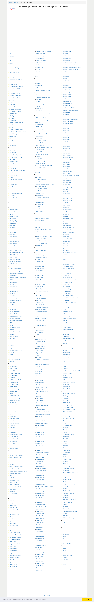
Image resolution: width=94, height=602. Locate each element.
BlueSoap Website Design (15, 179)
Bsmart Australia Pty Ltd (15, 197)
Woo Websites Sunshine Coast (70, 511)
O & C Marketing (40, 255)
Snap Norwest (66, 98)
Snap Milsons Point (67, 76)
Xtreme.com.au (66, 538)
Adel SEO (11, 91)
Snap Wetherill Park (67, 198)
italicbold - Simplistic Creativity (43, 90)
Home (10, 2)
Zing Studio (65, 559)
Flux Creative (12, 432)
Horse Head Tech (13, 509)
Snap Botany (39, 443)
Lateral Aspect (39, 138)
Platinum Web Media (41, 309)
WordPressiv (66, 515)
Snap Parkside (66, 105)
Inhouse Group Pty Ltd (14, 564)
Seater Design (39, 380)
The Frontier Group (67, 282)
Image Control (12, 541)
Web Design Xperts (67, 411)
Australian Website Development (17, 131)
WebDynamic (66, 436)
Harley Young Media (14, 503)
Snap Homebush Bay (41, 545)
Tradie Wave (66, 322)
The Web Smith (66, 300)
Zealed (64, 550)
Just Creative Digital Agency (43, 113)
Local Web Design (40, 163)
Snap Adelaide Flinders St (42, 423)
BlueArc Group (13, 175)
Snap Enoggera (40, 513)
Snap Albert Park (40, 425)
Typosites (65, 343)
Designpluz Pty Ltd (14, 298)
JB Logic (38, 101)
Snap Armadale (40, 427)
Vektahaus (65, 368)
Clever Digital (12, 223)
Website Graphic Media (68, 468)
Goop (10, 475)
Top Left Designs (67, 316)
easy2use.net (12, 348)
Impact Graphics (13, 548)
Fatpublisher (12, 416)
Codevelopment (13, 236)
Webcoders (65, 432)
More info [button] (44, 599)
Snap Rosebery (66, 146)
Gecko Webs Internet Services (16, 455)
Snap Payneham (67, 112)
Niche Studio (39, 234)
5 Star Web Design (14, 72)
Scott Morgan (39, 373)
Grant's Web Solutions (14, 480)
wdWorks (65, 522)
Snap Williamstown (67, 200)
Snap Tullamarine (67, 182)
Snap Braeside (39, 448)
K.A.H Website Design (41, 117)
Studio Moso (66, 234)
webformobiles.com (67, 525)
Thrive (64, 309)
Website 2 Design (67, 459)
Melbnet (38, 200)
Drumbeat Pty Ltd (13, 336)
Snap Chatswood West (41, 488)
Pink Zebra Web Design (42, 307)
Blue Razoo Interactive (15, 173)
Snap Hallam (39, 534)
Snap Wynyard (66, 205)
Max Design (39, 190)
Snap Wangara (66, 191)
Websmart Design (67, 479)
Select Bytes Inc (40, 382)
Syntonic (65, 254)
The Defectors (66, 275)
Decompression (13, 282)
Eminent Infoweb (13, 382)
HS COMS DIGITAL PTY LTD (16, 512)
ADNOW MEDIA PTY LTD (15, 93)
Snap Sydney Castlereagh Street (71, 175)
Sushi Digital (66, 245)
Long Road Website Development (44, 165)
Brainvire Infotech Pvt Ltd (15, 193)
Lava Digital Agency (41, 143)
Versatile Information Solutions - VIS (71, 370)
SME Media (39, 416)
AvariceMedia (12, 136)
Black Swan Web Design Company (18, 170)
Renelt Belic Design (41, 348)
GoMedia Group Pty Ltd (15, 473)
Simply (37, 393)
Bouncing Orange (13, 191)
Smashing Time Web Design (43, 414)
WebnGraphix (66, 445)
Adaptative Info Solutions (15, 88)
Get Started (12, 459)
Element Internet (13, 375)
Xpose (64, 536)
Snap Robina (66, 137)
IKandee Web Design (14, 539)
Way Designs (66, 396)
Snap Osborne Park (67, 103)
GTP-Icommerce (13, 493)
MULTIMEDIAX (39, 211)
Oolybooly (38, 282)
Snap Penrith (66, 114)
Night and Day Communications (44, 236)
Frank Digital (12, 443)
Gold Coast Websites (14, 468)
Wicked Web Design (68, 502)
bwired (11, 204)
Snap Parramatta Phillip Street (70, 107)
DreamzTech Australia (14, 332)
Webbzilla (65, 429)
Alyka (10, 102)
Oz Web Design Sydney (42, 291)
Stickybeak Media (67, 225)
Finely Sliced (12, 420)
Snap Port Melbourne (68, 123)
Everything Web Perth (14, 400)
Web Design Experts (68, 407)
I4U (10, 530)
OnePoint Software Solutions (43, 270)
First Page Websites (14, 423)
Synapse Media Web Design (70, 252)
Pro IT (37, 323)
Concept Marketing (14, 241)
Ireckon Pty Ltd (39, 67)
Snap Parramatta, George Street (70, 110)
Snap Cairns (39, 463)
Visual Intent (66, 384)
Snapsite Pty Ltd (67, 207)
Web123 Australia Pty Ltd (69, 418)
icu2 (37, 81)
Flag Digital (12, 427)
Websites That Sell (67, 475)
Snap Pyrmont (66, 132)
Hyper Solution (13, 523)
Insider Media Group (14, 566)
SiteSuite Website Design (42, 405)
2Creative (11, 61)
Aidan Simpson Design (15, 97)
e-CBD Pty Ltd (13, 345)
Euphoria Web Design (14, 398)
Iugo (37, 76)
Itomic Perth (39, 74)
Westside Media (66, 495)
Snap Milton (65, 78)
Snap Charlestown (40, 484)
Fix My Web (12, 425)
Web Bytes (65, 398)
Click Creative (12, 225)
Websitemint (66, 470)
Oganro (38, 259)
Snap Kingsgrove (40, 558)
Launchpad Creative (41, 140)
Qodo (37, 334)
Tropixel (64, 331)
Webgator (65, 441)
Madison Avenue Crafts (41, 179)
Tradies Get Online (67, 325)
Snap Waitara (66, 189)
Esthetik (11, 393)
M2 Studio (38, 177)
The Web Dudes (67, 291)
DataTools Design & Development (17, 277)
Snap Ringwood (66, 135)
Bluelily (11, 177)
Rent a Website (39, 350)
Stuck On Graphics (67, 230)
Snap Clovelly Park (40, 495)
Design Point (12, 295)
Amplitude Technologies (15, 109)
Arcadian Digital (13, 113)
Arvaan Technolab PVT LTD (16, 122)
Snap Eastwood (40, 511)
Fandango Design (13, 411)
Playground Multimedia (41, 311)
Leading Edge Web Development (44, 147)
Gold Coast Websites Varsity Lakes (18, 471)
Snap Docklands (40, 509)
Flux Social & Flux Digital (15, 434)
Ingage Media (12, 562)
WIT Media (65, 506)
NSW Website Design (41, 243)
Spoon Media (66, 221)
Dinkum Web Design (14, 313)
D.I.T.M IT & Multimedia (15, 268)
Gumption (11, 496)
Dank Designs (12, 275)
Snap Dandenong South (42, 506)
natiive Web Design (41, 250)
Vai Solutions (66, 361)
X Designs (65, 529)
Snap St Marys (66, 166)
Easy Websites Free (14, 366)
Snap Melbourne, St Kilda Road (70, 69)
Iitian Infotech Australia (15, 537)
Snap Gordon (39, 529)
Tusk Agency (66, 336)
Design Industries (13, 291)
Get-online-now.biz (14, 462)
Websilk (64, 457)
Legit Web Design (40, 152)
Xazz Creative (66, 534)
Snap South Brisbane (68, 157)
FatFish (11, 414)
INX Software (39, 65)
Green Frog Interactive (14, 484)
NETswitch (38, 231)
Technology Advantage (68, 266)
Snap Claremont (40, 493)
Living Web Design (40, 161)
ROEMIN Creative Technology (43, 359)
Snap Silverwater (67, 155)
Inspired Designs (13, 568)
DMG (10, 322)
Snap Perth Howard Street (69, 117)
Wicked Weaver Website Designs (71, 499)
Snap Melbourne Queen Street (70, 62)
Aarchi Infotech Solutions (15, 79)
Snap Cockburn (40, 497)
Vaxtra (64, 366)
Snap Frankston (40, 520)
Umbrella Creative (67, 352)
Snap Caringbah (40, 477)
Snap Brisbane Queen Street (43, 454)
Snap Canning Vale (41, 473)
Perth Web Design (40, 305)
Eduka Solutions (13, 370)
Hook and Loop (13, 507)
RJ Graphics (39, 357)
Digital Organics (13, 309)
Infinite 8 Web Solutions (15, 555)
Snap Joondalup (40, 552)
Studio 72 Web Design (68, 232)
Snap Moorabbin (67, 83)
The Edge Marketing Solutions (70, 279)
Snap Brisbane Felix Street (42, 452)
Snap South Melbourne (68, 159)
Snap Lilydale (39, 565)
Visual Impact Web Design (69, 382)
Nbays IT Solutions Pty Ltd (42, 218)
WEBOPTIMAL (66, 450)
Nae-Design (39, 216)
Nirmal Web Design (41, 238)
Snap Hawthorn (40, 536)
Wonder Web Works (67, 509)
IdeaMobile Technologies (15, 534)
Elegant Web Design (14, 373)
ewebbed (11, 361)
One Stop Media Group (41, 264)
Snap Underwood (67, 184)
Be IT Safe (12, 159)
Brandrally (12, 195)
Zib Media (65, 557)
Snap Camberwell (40, 466)
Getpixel (11, 464)
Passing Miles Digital (41, 298)
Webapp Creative (67, 423)
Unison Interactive (67, 354)
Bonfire (11, 186)
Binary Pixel (12, 163)
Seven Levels (39, 384)
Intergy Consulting (40, 53)
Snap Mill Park (66, 74)
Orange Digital (39, 288)
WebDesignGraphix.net (68, 434)
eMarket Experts (13, 357)
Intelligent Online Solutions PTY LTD (45, 51)
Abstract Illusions (13, 84)
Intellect (11, 571)
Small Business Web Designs (43, 412)
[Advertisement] (47, 21)
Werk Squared (66, 490)
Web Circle (65, 400)
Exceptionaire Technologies (16, 404)
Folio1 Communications (15, 439)
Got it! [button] (87, 599)
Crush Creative (13, 257)
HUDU (11, 516)
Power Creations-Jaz (41, 314)
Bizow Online (12, 168)
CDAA (11, 214)
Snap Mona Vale (67, 80)
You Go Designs (67, 543)
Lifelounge (38, 156)
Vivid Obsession (67, 386)
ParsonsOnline (39, 295)
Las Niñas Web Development (43, 133)
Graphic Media (13, 482)
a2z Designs (12, 145)
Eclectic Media (13, 368)
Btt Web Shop (12, 200)
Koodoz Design (40, 129)
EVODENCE (12, 402)
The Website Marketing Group (70, 302)
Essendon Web (13, 391)
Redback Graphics (40, 344)
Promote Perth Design (41, 325)
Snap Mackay (39, 570)
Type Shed (65, 340)
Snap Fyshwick (39, 522)
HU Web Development (15, 514)
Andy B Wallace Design (15, 111)
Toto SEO (65, 320)
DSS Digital (12, 338)
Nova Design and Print (41, 240)
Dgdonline (12, 302)
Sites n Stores (39, 400)
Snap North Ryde (67, 92)
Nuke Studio (39, 245)
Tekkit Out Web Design (68, 268)
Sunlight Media (66, 241)
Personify (38, 300)
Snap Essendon (40, 515)
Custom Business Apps (15, 261)
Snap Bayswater (40, 434)
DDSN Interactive (13, 280)
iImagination (39, 85)
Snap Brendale (39, 450)
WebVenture (66, 486)
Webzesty (65, 488)
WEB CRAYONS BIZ (68, 402)
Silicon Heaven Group (41, 387)
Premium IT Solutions (41, 318)
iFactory (38, 83)
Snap (37, 418)
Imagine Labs (12, 546)
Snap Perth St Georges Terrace (70, 119)
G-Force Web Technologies (16, 453)
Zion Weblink (66, 562)
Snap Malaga (66, 53)
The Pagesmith (66, 286)
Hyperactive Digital (14, 525)
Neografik (38, 222)
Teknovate (65, 270)
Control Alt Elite (13, 243)
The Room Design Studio (69, 289)
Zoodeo (64, 564)
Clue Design (12, 232)
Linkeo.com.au (39, 158)
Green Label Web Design (15, 487)
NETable (38, 227)
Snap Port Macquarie (68, 121)
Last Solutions (39, 136)
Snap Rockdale (66, 139)
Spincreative (66, 214)
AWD (10, 138)
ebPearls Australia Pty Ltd (15, 350)
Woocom (65, 513)
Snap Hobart (39, 543)
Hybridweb (12, 518)
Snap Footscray (40, 518)
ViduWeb (65, 375)
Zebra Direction (66, 553)
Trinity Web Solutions (68, 329)
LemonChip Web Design (42, 154)
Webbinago (65, 427)
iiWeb (37, 87)
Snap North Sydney (67, 94)
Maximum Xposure (40, 193)
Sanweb (38, 366)
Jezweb (38, 106)
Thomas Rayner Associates (69, 307)
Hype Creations (13, 521)
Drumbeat (11, 334)
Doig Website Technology (15, 327)
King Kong (38, 122)
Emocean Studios (13, 384)
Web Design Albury (67, 405)
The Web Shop (66, 293)
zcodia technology (67, 569)
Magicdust (38, 181)
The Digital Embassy (68, 277)
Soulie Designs (66, 211)
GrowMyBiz (12, 491)
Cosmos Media (13, 245)
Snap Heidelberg (40, 538)
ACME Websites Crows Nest (16, 86)
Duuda (11, 341)
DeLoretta (11, 284)
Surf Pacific (65, 243)
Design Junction (13, 293)
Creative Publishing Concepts (16, 252)
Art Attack (11, 118)
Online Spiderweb (40, 275)
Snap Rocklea (66, 144)
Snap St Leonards (67, 164)
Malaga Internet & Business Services (45, 184)
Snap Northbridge (67, 96)
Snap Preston (66, 128)
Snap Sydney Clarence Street (70, 178)
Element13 (12, 377)
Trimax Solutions (67, 327)
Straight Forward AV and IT (69, 227)
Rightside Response (41, 353)
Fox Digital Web (13, 441)
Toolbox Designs (67, 313)
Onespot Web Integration (42, 273)
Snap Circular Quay (41, 491)
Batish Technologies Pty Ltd (16, 154)
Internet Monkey (40, 56)
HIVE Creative (13, 505)
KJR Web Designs (40, 126)
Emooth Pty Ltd (13, 386)
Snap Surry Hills (67, 173)
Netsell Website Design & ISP (43, 229)
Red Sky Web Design (41, 339)
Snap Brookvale (40, 457)
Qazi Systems (39, 332)
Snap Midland (66, 71)
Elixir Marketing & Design (15, 379)
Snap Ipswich (39, 549)
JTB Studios (39, 110)
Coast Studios (12, 234)
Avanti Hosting (13, 134)
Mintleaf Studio (39, 204)
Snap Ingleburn (39, 547)
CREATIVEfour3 (13, 254)
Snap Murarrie (66, 85)
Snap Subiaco (66, 169)
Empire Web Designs (14, 389)
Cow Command (13, 248)
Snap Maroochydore (67, 58)
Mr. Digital (38, 209)
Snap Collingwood (40, 500)
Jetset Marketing (40, 104)
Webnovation (66, 448)
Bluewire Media (13, 182)
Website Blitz (66, 461)
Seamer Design (40, 375)
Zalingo (64, 548)
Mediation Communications (42, 197)
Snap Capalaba (40, 475)
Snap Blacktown (40, 441)
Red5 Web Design (40, 341)
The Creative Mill (67, 273)
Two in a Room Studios (68, 338)
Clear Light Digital (13, 221)
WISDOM (65, 504)
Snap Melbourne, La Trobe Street (71, 65)
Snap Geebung (39, 525)
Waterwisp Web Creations (69, 393)
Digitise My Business (14, 311)
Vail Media (65, 364)
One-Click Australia (40, 268)
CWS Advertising (13, 263)
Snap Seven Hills (67, 153)
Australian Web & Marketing (16, 129)
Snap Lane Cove (40, 563)
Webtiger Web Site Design (69, 484)
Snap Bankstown (40, 432)
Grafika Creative (13, 477)
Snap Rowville (66, 148)
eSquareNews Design (14, 359)
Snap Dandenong (40, 504)
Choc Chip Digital (13, 216)
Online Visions (39, 277)
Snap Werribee (66, 193)
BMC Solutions (13, 184)
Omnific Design (39, 261)
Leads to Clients (40, 149)
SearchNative (39, 378)
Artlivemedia (12, 120)
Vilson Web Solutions (68, 377)
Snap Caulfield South (41, 482)
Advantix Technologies (15, 95)
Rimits (37, 355)
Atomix (11, 127)
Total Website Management (69, 318)
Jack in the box (39, 94)
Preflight (38, 316)
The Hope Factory (67, 284)
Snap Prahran (66, 126)
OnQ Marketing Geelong (42, 279)
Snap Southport (66, 162)
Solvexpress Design (67, 209)
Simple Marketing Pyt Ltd (42, 391)
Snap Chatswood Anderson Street (44, 486)
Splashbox (65, 216)
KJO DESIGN (39, 124)
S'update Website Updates (42, 364)
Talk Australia (66, 261)
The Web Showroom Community (70, 298)
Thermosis (65, 304)
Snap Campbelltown (41, 470)
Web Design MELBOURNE (69, 409)
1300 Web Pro (13, 56)
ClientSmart (12, 227)
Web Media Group (67, 414)
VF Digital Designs (67, 373)
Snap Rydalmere (67, 150)
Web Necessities (67, 416)
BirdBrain (11, 166)
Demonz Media (13, 286)
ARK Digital (12, 116)
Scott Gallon (39, 371)
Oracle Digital (39, 286)
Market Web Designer (41, 188)
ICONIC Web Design (14, 532)
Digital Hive (12, 304)
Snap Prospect (66, 130)
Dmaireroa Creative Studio (16, 320)
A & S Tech (12, 77)
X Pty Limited (66, 532)
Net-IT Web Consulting (41, 225)
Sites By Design (40, 398)
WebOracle (65, 454)
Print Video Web (40, 320)
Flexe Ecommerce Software (16, 430)
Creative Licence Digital (15, 250)
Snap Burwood (39, 461)
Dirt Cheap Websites (14, 318)
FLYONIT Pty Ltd (13, 436)
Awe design (12, 140)
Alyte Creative (12, 104)
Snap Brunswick (40, 459)
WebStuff (65, 481)
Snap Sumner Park (67, 171)
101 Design (12, 53)
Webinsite (65, 443)
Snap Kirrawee (39, 561)
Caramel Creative (13, 209)
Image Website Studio (14, 544)
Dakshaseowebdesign (14, 271)
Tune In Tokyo (66, 334)
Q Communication (40, 330)
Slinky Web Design (40, 409)
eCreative (11, 352)
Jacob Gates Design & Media (43, 97)
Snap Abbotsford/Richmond (42, 421)
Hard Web (11, 500)
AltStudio (11, 100)
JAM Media (38, 99)
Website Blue (66, 463)
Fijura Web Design (14, 418)
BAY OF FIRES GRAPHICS (16, 157)
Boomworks (12, 188)
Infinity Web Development (15, 559)
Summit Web (66, 236)
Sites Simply (39, 403)
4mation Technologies (14, 68)
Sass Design (39, 369)
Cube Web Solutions (14, 259)
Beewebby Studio (13, 161)
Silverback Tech (40, 389)
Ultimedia (65, 350)
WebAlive (65, 420)
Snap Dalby (39, 502)
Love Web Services (40, 167)
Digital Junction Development (16, 307)
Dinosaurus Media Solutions (16, 316)
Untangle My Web (67, 357)
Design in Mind (13, 289)
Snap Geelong (39, 527)
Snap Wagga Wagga (68, 187)
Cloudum (11, 230)
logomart (38, 172)
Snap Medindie (66, 60)
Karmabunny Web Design (42, 120)
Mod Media (38, 206)
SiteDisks (38, 396)
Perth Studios (39, 302)
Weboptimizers (66, 452)
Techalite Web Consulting (69, 264)
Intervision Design (40, 58)
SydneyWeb (66, 250)
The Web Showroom (68, 295)
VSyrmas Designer (67, 389)
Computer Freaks (13, 239)
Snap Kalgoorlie (40, 554)
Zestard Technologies (68, 555)
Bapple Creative (13, 152)
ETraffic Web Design (14, 395)
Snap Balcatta (39, 430)
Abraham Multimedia (14, 82)
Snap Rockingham (67, 141)
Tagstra (64, 259)
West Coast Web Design (69, 493)
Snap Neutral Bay (67, 87)
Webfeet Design (66, 438)
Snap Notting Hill (67, 101)
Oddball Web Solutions (41, 257)
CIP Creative (12, 218)
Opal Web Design (40, 284)
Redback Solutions (40, 346)
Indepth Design (13, 550)
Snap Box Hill (39, 445)
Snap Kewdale (39, 556)
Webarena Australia (67, 425)
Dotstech (11, 329)
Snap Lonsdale (39, 567)
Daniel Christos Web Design (16, 273)
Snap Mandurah (66, 56)
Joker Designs (39, 108)
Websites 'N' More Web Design (70, 472)
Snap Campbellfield (41, 468)
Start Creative (66, 223)
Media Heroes (39, 195)
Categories (15, 2)
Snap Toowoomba (67, 180)
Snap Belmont (39, 436)
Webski (64, 477)
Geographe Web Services (15, 457)
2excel (11, 63)
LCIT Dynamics (40, 145)
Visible (64, 379)
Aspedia (11, 125)
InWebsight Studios (40, 62)
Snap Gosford (39, 531)
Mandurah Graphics (41, 186)
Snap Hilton (39, 540)
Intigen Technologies (41, 60)
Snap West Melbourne (68, 196)
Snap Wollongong (67, 202)
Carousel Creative (13, 211)
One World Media (40, 266)
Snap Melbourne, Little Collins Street (71, 67)
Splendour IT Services (68, 218)
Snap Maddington (67, 51)
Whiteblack (65, 497)
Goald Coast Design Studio (16, 466)
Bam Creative (12, 150)
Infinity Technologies (14, 557)
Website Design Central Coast (70, 466)
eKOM (11, 354)
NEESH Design (40, 220)
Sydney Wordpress (67, 248)
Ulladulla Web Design (68, 348)
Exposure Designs (14, 407)
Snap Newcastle (67, 89)
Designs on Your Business (15, 300)
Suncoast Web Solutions (69, 239)
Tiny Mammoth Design (68, 311)
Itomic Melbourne (40, 71)
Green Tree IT (12, 489)
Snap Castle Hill (40, 479)
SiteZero (38, 407)
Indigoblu (11, 553)
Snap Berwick (39, 439)
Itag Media (38, 69)
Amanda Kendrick (13, 106)
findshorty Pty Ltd (13, 448)
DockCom (11, 325)
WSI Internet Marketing (68, 518)
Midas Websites (40, 202)
